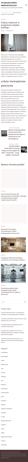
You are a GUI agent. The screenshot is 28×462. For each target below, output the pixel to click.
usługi (3, 19)
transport (3, 424)
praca (2, 396)
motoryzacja (4, 388)
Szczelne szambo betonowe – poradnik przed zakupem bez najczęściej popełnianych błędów (12, 313)
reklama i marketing (6, 408)
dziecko (3, 372)
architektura (4, 352)
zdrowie (3, 441)
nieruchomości (5, 392)
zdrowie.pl (4, 445)
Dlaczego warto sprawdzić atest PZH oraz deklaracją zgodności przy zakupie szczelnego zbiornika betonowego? (12, 332)
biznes (3, 360)
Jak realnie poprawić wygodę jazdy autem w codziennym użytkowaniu (12, 325)
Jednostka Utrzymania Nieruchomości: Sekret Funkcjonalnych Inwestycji (10, 231)
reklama (3, 404)
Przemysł (3, 400)
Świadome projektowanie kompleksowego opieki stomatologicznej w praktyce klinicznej (10, 291)
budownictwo (4, 364)
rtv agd (3, 416)
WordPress (6, 457)
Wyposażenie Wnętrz (6, 436)
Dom (2, 368)
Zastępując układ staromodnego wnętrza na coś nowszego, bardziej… (13, 259)
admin (2, 30)
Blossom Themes (17, 455)
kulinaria (3, 384)
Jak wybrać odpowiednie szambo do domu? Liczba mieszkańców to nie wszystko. (13, 319)
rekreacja (3, 412)
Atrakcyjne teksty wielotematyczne (9, 4)
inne (2, 380)
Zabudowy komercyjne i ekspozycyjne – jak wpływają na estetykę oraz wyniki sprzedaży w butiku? (12, 340)
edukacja (3, 376)
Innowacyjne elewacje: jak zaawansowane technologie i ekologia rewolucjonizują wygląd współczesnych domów (13, 197)
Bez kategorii (4, 356)
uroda (2, 428)
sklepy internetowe (6, 420)
